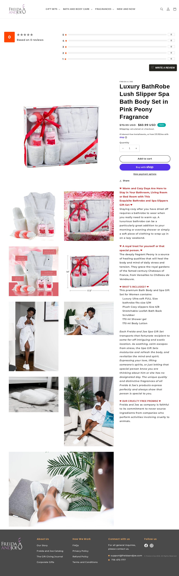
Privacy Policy (81, 551)
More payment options (144, 174)
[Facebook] (146, 545)
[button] (52, 9)
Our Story (42, 545)
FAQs (76, 545)
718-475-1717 (118, 559)
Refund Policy (80, 556)
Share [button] (126, 180)
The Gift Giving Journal (50, 556)
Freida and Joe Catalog (50, 551)
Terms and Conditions (85, 562)
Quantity (124, 142)
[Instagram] (151, 545)
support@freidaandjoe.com (126, 555)
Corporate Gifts (45, 562)
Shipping (124, 129)
